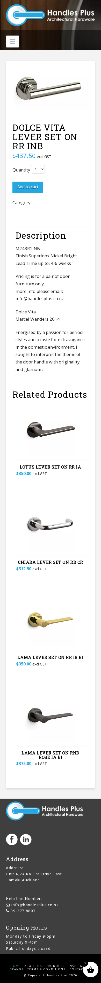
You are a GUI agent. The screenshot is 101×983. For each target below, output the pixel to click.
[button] (12, 41)
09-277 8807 (23, 910)
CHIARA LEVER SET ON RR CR (50, 562)
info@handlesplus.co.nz (35, 904)
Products (55, 966)
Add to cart (27, 187)
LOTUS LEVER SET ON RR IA (50, 467)
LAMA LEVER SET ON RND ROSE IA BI (50, 755)
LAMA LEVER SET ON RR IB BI (50, 657)
